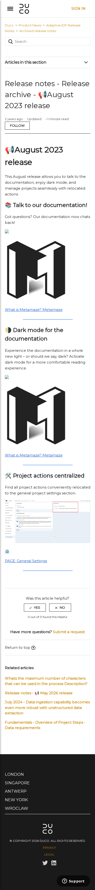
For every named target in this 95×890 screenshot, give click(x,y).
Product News (30, 25)
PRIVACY (49, 847)
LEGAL (49, 854)
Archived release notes (37, 31)
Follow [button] (17, 125)
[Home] (24, 8)
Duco (9, 25)
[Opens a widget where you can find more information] (73, 881)
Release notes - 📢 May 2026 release (39, 693)
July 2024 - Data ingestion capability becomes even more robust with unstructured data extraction (47, 707)
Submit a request (69, 631)
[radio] (35, 607)
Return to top (17, 647)
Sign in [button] (78, 8)
